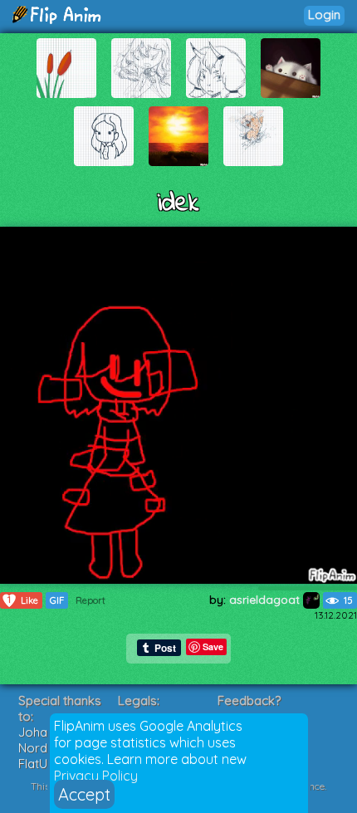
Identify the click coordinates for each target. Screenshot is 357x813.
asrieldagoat (266, 599)
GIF (57, 600)
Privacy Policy (96, 775)
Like (22, 600)
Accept (84, 794)
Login (324, 14)
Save (213, 646)
